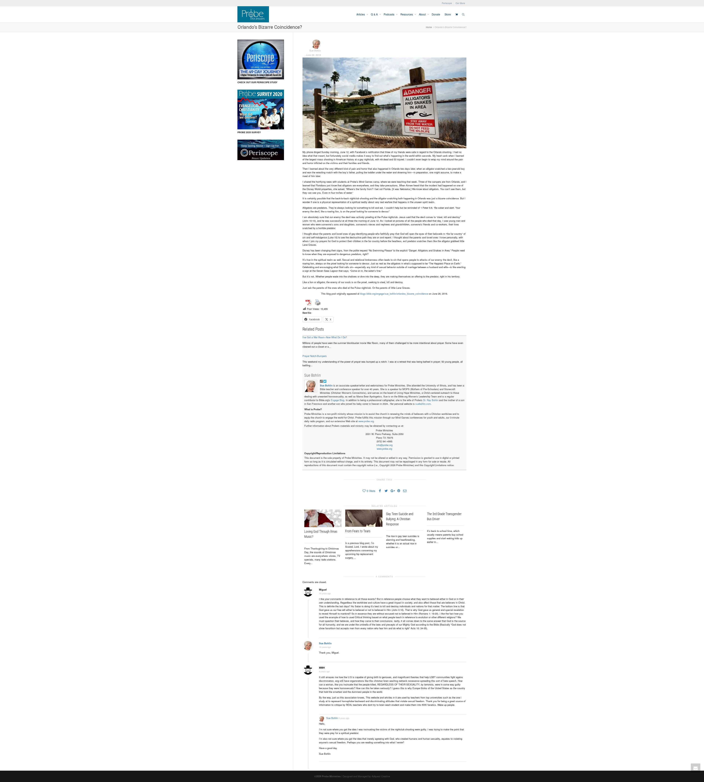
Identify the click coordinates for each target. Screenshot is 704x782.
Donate (436, 14)
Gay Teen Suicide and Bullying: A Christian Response (399, 519)
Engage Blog (337, 400)
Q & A (374, 14)
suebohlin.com (423, 403)
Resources (407, 14)
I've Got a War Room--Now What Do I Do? (324, 337)
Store (448, 14)
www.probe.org (366, 421)
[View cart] (456, 14)
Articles (361, 14)
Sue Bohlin (312, 375)
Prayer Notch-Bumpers (314, 356)
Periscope (447, 3)
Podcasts (389, 14)
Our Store (460, 3)
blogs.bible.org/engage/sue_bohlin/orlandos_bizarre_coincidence (394, 293)
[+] (323, 518)
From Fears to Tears (357, 531)
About (422, 14)
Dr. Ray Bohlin (430, 400)
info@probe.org (384, 445)
